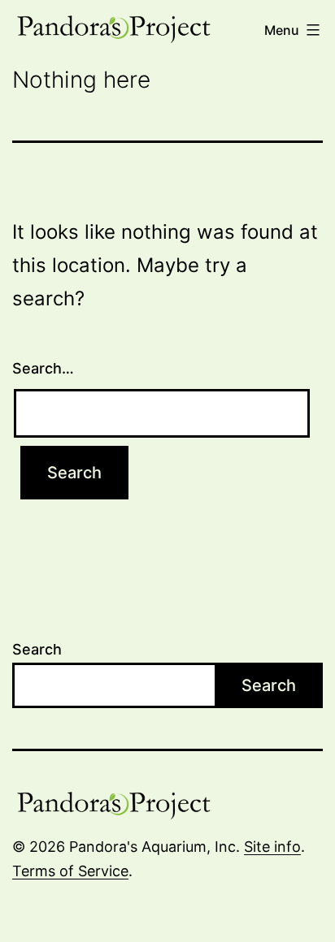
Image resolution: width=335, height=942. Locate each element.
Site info (272, 846)
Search (37, 649)
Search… (43, 368)
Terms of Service (70, 870)
